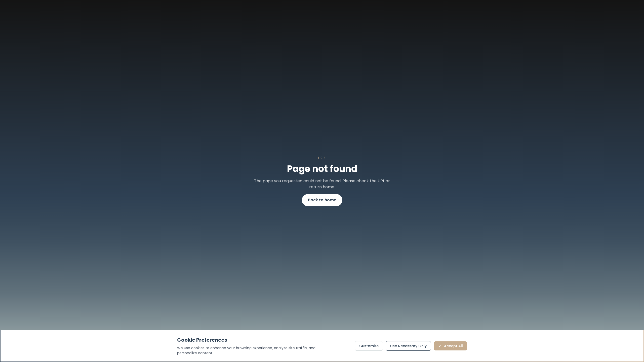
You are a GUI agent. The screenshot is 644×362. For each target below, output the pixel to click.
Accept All (453, 345)
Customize (369, 345)
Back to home (322, 200)
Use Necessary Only (408, 345)
